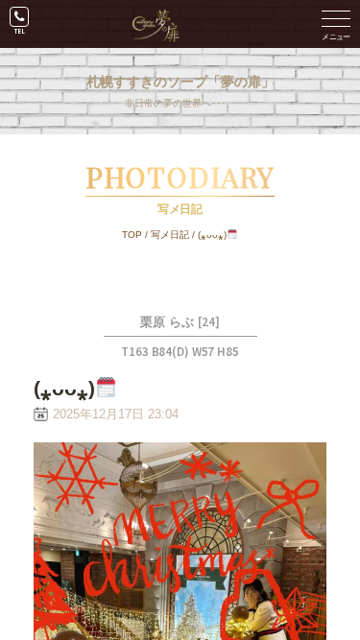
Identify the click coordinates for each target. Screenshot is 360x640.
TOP (132, 234)
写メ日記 (170, 234)
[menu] (336, 24)
